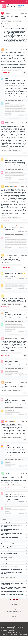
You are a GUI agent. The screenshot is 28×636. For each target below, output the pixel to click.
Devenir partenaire (14, 604)
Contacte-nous (14, 618)
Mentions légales (14, 609)
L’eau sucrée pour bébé (7, 550)
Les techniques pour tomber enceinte (11, 569)
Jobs (14, 606)
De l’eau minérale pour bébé (9, 553)
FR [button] (26, 1)
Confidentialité (14, 616)
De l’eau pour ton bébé (7, 543)
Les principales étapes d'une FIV (10, 563)
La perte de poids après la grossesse (11, 560)
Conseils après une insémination (10, 566)
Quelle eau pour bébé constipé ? (10, 547)
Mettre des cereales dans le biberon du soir (13, 591)
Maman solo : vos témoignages (9, 537)
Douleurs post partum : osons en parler (12, 522)
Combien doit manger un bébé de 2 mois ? (13, 580)
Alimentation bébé (17, 21)
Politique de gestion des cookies (14, 611)
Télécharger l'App (21, 6)
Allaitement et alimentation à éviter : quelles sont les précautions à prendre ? (13, 588)
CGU (14, 613)
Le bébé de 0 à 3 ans (6, 21)
